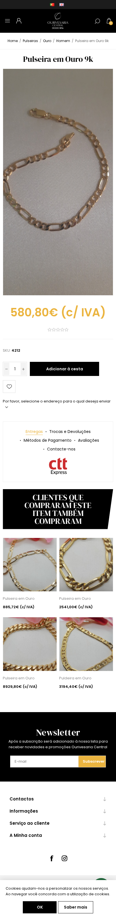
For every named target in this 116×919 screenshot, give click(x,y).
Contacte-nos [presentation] (61, 449)
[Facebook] (51, 858)
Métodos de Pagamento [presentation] (48, 440)
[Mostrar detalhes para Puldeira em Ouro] (86, 644)
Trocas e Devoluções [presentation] (70, 431)
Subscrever (94, 761)
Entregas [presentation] (34, 431)
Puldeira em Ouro (75, 678)
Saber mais (75, 907)
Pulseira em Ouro (19, 598)
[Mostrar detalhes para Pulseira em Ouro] (30, 565)
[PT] (52, 4)
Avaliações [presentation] (88, 440)
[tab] (34, 432)
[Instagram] (64, 858)
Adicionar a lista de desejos (9, 386)
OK (40, 907)
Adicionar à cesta (64, 369)
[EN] (61, 4)
